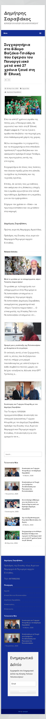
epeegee (25, 711)
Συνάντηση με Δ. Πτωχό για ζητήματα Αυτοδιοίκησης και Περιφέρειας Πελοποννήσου (30, 486)
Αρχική (6, 591)
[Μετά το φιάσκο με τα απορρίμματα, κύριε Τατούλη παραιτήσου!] (23, 265)
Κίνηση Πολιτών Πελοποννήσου (15, 595)
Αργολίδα (25, 88)
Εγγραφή (23, 691)
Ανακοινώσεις (9, 604)
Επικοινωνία (8, 609)
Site (19, 711)
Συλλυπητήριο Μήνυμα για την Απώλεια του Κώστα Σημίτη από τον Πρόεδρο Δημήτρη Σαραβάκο (30, 504)
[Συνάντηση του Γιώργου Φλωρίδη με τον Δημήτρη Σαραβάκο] (23, 390)
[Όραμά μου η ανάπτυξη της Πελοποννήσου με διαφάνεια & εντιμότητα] (23, 332)
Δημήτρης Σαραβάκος (17, 16)
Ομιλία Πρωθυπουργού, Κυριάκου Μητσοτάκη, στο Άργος (31, 519)
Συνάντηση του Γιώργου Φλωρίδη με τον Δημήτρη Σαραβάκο (31, 470)
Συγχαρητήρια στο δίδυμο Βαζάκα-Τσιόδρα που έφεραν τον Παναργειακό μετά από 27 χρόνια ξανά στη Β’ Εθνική (31, 535)
